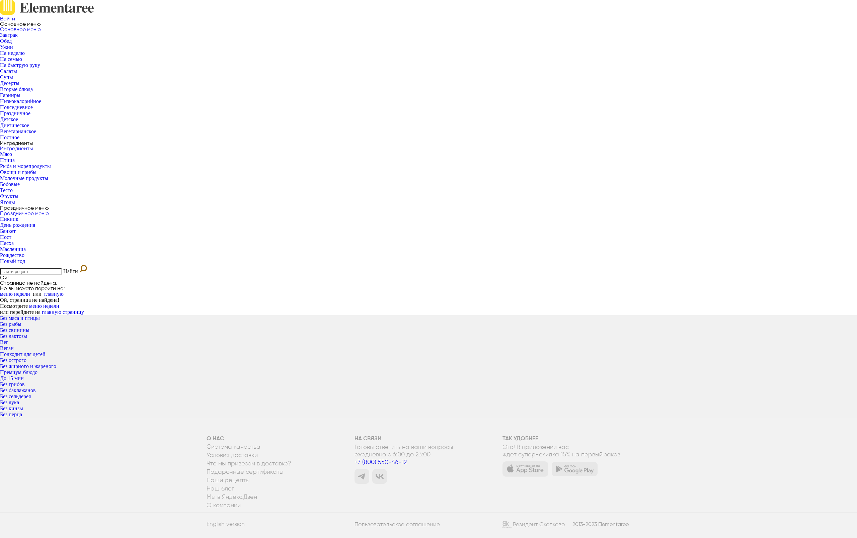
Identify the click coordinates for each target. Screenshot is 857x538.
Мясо (6, 154)
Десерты (9, 83)
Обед (6, 41)
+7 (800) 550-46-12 (381, 461)
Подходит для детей (23, 354)
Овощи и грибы (18, 172)
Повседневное (16, 107)
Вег (4, 342)
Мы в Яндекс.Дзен (232, 497)
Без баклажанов (18, 390)
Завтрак (9, 35)
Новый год (12, 261)
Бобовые (10, 184)
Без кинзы (11, 408)
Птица (7, 160)
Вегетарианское (18, 131)
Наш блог (220, 488)
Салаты (8, 71)
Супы (6, 77)
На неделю (12, 53)
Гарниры (10, 95)
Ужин (6, 47)
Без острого (13, 360)
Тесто (6, 190)
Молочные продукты (24, 178)
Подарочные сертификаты (245, 471)
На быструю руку (20, 65)
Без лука (9, 402)
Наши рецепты (228, 480)
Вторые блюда (16, 89)
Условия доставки (232, 455)
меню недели (15, 294)
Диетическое (14, 125)
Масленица (13, 249)
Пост (5, 237)
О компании (224, 505)
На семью (11, 59)
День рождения (17, 225)
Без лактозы (13, 336)
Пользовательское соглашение (397, 524)
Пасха (7, 243)
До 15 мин (12, 378)
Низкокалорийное (20, 101)
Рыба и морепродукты (25, 166)
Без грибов (12, 384)
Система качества (233, 446)
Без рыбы (10, 324)
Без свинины (14, 330)
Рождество (12, 255)
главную (54, 294)
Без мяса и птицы (20, 318)
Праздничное (15, 113)
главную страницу (63, 312)
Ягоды (7, 202)
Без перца (11, 414)
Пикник (9, 219)
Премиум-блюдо (18, 372)
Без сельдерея (15, 396)
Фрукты (9, 196)
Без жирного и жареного (28, 366)
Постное (9, 137)
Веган (7, 348)
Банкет (8, 231)
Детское (9, 119)
